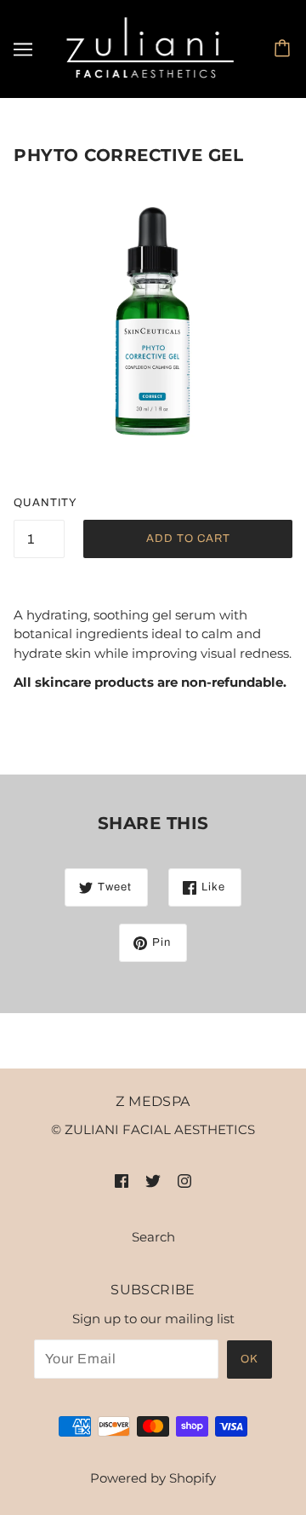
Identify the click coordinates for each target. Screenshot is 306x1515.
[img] (121, 1180)
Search (153, 1237)
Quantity (39, 503)
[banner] (150, 47)
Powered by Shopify (153, 1478)
